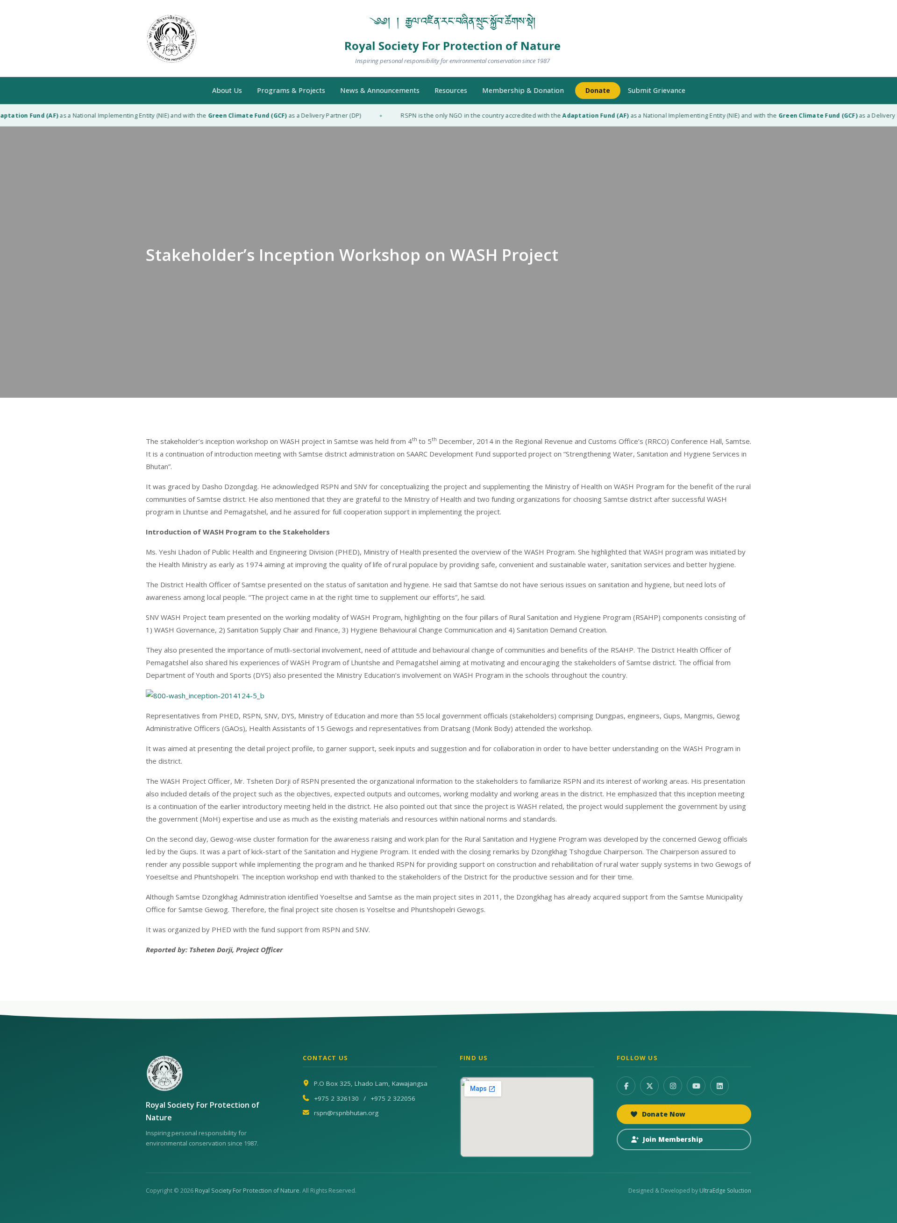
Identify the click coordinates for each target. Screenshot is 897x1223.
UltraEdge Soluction (725, 1191)
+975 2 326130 (336, 1098)
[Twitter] (649, 1085)
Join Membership (673, 1139)
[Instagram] (672, 1085)
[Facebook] (626, 1085)
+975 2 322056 (392, 1098)
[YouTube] (696, 1085)
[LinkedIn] (719, 1085)
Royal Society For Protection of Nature (247, 1191)
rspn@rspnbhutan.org (346, 1113)
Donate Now (663, 1114)
